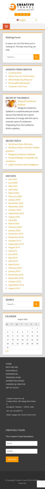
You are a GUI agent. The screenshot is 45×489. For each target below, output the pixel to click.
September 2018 (16, 285)
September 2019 (16, 244)
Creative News (15, 72)
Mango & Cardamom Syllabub (22, 154)
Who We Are (12, 367)
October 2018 (15, 281)
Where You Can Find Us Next (21, 76)
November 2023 (16, 206)
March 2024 (14, 193)
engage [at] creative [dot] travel (24, 415)
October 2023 (15, 210)
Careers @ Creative (15, 384)
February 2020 (15, 227)
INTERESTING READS (15, 380)
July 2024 (13, 179)
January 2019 (14, 271)
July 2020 (13, 220)
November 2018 (16, 278)
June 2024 (13, 182)
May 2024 (13, 186)
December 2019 (16, 233)
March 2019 (14, 264)
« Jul (6, 351)
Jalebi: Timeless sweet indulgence (23, 164)
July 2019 (13, 250)
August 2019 (14, 247)
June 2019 (13, 254)
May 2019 (13, 257)
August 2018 (14, 288)
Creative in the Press (18, 86)
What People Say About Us (20, 79)
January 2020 (14, 230)
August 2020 (14, 216)
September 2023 (16, 213)
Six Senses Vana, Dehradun (21, 144)
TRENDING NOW (13, 377)
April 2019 (13, 261)
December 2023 (16, 203)
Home (9, 363)
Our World (11, 370)
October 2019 (15, 240)
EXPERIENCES (12, 374)
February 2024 (15, 196)
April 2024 (13, 189)
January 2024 (14, 199)
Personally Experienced (19, 83)
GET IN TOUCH (12, 387)
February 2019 (15, 268)
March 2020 (14, 223)
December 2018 (16, 274)
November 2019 (16, 237)
